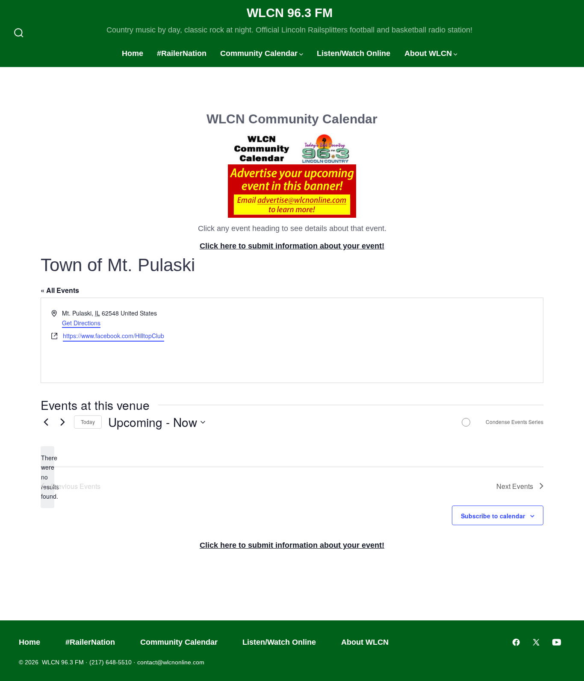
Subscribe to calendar (493, 515)
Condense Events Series (514, 421)
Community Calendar (259, 53)
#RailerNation (181, 53)
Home (132, 53)
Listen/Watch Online (353, 53)
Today (88, 421)
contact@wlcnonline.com (170, 662)
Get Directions (81, 323)
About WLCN (428, 53)
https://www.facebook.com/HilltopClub (113, 335)
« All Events (60, 290)
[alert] (47, 477)
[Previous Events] (46, 422)
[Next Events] (62, 422)
